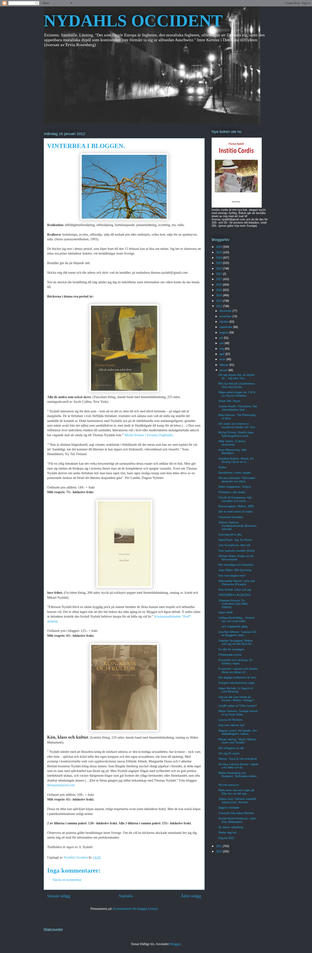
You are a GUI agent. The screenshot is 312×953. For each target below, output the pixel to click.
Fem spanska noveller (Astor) (236, 550)
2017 (219, 279)
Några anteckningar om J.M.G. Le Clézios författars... (237, 394)
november (225, 316)
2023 (219, 263)
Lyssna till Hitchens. (230, 719)
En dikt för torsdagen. (231, 649)
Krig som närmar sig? (231, 725)
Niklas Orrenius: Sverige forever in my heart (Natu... (238, 712)
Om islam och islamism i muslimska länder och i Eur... (237, 425)
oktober (224, 321)
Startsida (126, 896)
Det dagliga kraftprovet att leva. (237, 677)
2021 (219, 273)
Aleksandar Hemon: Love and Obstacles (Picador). (236, 582)
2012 (219, 306)
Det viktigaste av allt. (231, 748)
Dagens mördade (228, 807)
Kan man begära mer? (232, 575)
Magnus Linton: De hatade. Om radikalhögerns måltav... (237, 732)
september (226, 327)
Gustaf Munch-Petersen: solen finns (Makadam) (237, 820)
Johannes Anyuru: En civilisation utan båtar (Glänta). (233, 604)
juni (222, 343)
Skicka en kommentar (67, 880)
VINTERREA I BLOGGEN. (234, 595)
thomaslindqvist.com (61, 785)
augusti (224, 332)
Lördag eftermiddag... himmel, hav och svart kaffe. (236, 619)
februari (224, 364)
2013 (219, 300)
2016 (219, 284)
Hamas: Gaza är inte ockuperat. (238, 758)
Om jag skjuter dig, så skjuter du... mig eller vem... (236, 376)
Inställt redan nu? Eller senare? (237, 705)
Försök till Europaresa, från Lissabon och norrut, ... (235, 499)
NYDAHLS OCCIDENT (133, 20)
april (222, 354)
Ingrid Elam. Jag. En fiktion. (235, 539)
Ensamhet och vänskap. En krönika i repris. (235, 661)
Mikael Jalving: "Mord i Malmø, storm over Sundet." (237, 741)
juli (221, 337)
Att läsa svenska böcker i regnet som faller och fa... (238, 766)
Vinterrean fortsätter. (230, 517)
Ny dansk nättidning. (231, 827)
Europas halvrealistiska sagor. (236, 682)
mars (222, 359)
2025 (219, 252)
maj (222, 348)
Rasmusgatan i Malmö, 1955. (236, 506)
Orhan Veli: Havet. (229, 401)
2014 (219, 295)
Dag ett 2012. (226, 838)
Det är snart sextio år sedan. (235, 511)
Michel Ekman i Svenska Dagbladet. (148, 435)
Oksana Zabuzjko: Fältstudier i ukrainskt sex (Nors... (237, 479)
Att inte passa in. (228, 784)
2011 (219, 846)
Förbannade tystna (229, 654)
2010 (219, 851)
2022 (219, 268)
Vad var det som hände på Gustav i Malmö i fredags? (236, 698)
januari (223, 370)
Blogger (175, 944)
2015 (219, 290)
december (225, 310)
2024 (219, 257)
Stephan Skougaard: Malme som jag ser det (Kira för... (236, 642)
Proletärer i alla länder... (232, 492)
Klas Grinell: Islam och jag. (235, 589)
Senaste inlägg (58, 896)
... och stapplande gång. (233, 626)
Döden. (222, 467)
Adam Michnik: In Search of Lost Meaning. (235, 690)
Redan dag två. (227, 832)
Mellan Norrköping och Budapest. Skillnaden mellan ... (237, 776)
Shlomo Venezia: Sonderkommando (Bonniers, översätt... (237, 526)
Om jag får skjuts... (230, 753)
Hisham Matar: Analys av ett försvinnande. (235, 557)
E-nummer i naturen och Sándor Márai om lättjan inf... (237, 670)
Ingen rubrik (225, 612)
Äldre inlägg (191, 896)
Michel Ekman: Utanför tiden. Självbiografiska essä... (236, 434)
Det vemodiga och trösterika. (236, 564)
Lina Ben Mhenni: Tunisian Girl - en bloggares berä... (238, 633)
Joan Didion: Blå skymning (234, 570)
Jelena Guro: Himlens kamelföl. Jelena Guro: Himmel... (237, 800)
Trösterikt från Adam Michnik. (236, 813)
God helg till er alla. (230, 534)
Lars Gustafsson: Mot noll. (234, 545)
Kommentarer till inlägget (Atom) (135, 908)
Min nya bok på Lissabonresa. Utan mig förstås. (236, 385)
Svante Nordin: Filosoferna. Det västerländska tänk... (237, 408)
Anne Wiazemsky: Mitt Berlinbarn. (232, 451)
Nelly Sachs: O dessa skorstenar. (231, 443)
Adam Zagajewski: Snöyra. (235, 486)
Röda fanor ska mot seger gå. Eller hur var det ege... (236, 792)
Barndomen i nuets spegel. (234, 472)
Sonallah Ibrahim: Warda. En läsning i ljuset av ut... (236, 460)
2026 (219, 246)
